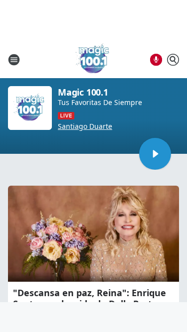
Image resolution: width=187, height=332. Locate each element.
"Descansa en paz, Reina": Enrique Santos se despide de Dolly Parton (89, 298)
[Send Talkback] (156, 60)
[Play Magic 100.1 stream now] (30, 108)
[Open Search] (173, 60)
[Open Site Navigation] (14, 60)
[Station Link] (93, 59)
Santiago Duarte (85, 126)
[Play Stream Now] (155, 154)
